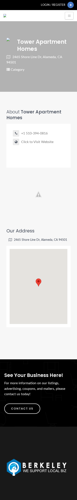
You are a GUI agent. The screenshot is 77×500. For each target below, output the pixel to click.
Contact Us (22, 408)
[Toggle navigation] (69, 16)
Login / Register (53, 5)
